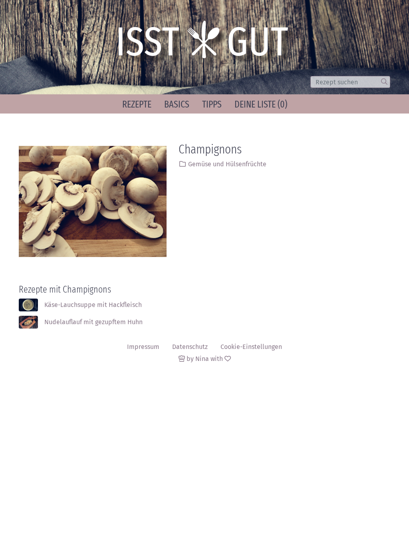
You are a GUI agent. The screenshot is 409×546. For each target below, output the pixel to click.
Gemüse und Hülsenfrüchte (227, 164)
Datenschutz (190, 347)
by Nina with (204, 359)
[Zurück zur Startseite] (206, 43)
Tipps (212, 104)
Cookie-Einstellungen (251, 347)
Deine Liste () (260, 104)
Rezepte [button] (136, 104)
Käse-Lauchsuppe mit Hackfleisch (93, 305)
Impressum (143, 347)
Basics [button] (176, 104)
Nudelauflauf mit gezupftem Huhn (93, 322)
